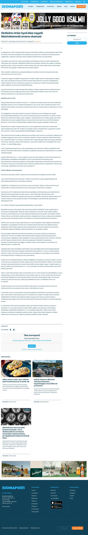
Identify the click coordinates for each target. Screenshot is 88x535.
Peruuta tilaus (6, 506)
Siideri (59, 6)
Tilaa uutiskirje (77, 528)
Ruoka (72, 6)
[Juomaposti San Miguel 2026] (44, 469)
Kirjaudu (78, 1)
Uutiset (30, 6)
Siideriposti (34, 498)
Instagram (72, 493)
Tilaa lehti (81, 6)
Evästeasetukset (24, 528)
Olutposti (50, 6)
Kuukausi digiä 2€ (18, 340)
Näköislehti (69, 1)
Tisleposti (34, 501)
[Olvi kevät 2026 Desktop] (44, 21)
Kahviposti (34, 506)
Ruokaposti (34, 503)
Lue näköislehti (55, 498)
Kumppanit (44, 1)
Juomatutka (34, 1)
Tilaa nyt (32, 346)
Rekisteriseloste (35, 528)
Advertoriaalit (35, 511)
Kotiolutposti (35, 509)
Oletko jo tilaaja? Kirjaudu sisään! (32, 349)
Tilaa (77, 43)
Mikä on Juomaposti (56, 1)
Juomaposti (40, 6)
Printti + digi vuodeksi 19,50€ (39, 340)
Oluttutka (24, 1)
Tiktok (71, 498)
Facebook (72, 490)
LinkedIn (72, 495)
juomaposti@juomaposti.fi (9, 501)
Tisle (66, 6)
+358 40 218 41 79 (7, 503)
